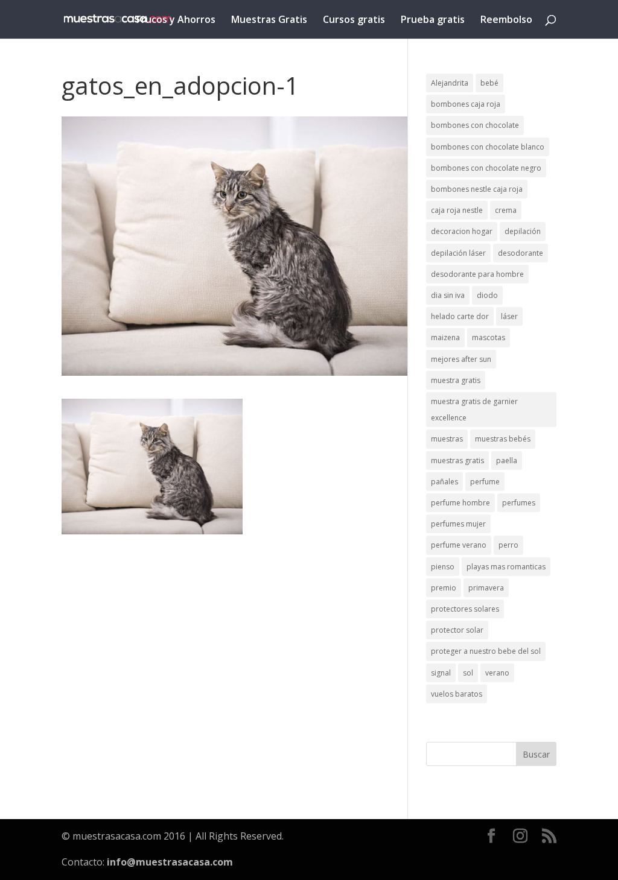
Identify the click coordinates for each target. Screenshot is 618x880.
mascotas (488, 337)
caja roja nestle (457, 210)
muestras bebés (502, 439)
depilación (523, 231)
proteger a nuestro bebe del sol (486, 651)
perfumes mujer (458, 524)
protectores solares (465, 609)
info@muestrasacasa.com (170, 862)
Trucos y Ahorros (175, 20)
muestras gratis (457, 460)
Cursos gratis (354, 20)
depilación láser (458, 253)
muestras (447, 439)
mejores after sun (461, 359)
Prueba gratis (433, 20)
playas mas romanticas (506, 567)
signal (441, 673)
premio (443, 588)
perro (508, 545)
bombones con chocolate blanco (487, 147)
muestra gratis (455, 380)
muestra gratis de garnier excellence (474, 409)
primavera (486, 588)
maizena (445, 337)
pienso (442, 567)
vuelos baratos (456, 694)
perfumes (518, 503)
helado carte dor (460, 316)
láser (509, 316)
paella (506, 460)
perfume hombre (460, 503)
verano (497, 673)
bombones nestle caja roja (477, 189)
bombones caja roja (465, 104)
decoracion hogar (461, 231)
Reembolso (506, 20)
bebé (489, 83)
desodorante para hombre (477, 274)
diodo (487, 295)
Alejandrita (449, 83)
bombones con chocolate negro (486, 168)
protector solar (457, 630)
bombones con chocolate (475, 125)
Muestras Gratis (269, 20)
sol (468, 673)
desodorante (520, 253)
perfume (485, 481)
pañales (444, 481)
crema (506, 210)
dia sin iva (448, 295)
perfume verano (458, 545)
